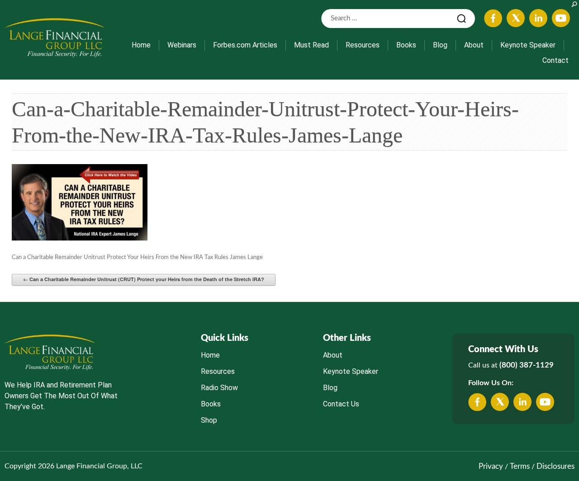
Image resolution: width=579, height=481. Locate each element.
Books (406, 45)
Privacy (491, 466)
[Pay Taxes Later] (54, 37)
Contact (555, 60)
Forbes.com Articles (245, 45)
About (474, 45)
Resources (363, 45)
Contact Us (341, 404)
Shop (209, 420)
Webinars (181, 45)
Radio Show (219, 387)
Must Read (311, 45)
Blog (440, 45)
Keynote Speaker (527, 45)
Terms (520, 466)
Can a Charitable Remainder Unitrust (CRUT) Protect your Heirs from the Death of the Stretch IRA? (143, 279)
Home (141, 45)
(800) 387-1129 (526, 365)
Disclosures (555, 466)
